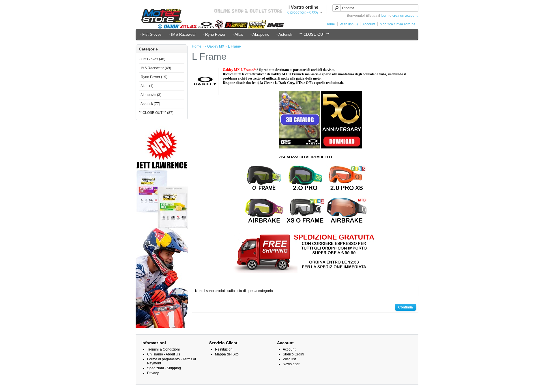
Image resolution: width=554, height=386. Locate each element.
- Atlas (238, 34)
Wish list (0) (349, 24)
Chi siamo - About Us (163, 354)
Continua (405, 307)
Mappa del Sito (227, 354)
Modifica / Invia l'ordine (397, 24)
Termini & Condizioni (163, 349)
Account (368, 24)
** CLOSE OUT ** (314, 34)
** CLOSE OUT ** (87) (156, 113)
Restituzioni (224, 349)
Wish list (289, 359)
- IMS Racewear (182, 34)
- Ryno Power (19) (153, 77)
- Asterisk (284, 34)
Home (330, 24)
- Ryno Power (214, 34)
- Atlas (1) (146, 86)
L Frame (234, 46)
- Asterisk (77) (149, 104)
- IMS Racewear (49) (155, 68)
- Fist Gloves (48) (152, 59)
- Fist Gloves (151, 34)
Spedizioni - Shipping (164, 368)
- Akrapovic (259, 34)
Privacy (153, 373)
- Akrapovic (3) (150, 95)
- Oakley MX (214, 46)
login (385, 16)
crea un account (405, 16)
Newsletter (291, 364)
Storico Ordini (293, 354)
